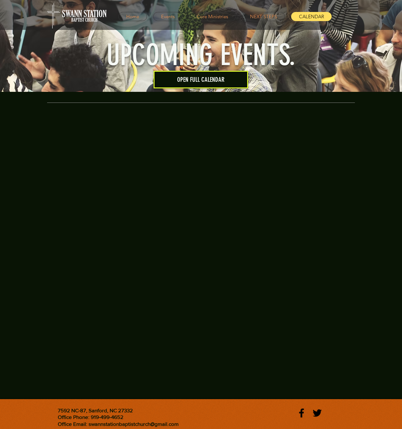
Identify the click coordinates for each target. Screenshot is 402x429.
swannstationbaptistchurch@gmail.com (134, 424)
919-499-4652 (107, 417)
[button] (201, 79)
